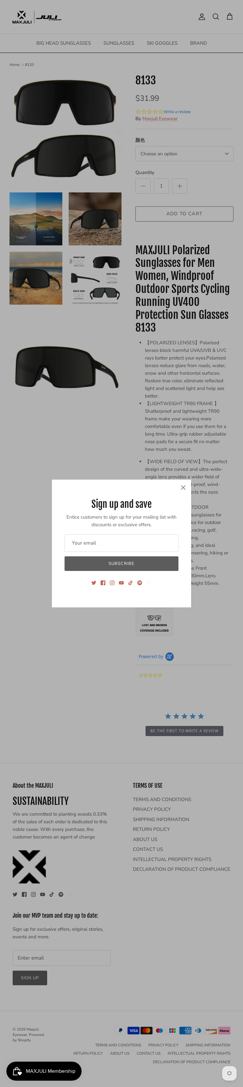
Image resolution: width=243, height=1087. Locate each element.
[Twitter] (93, 582)
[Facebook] (103, 582)
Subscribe (121, 563)
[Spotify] (139, 582)
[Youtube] (121, 582)
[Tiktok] (130, 582)
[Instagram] (112, 582)
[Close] (183, 488)
